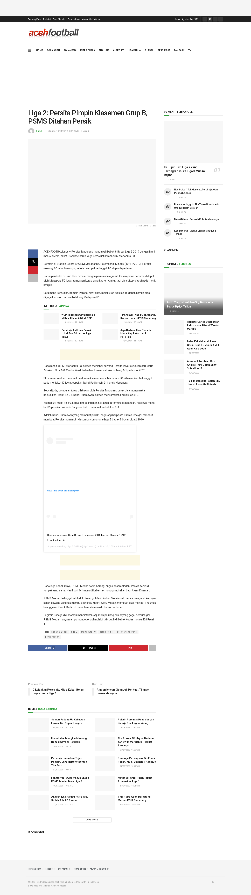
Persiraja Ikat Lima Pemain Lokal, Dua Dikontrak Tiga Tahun (76, 333)
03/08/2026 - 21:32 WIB (129, 728)
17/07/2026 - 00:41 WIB (63, 805)
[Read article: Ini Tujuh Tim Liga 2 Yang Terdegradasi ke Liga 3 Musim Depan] (193, 142)
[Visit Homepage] (53, 34)
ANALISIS (104, 50)
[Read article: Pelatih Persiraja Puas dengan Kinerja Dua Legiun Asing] (105, 725)
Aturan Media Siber (91, 19)
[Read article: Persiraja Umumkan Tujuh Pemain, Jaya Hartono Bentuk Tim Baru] (38, 763)
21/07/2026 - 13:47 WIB (129, 766)
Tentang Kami (34, 19)
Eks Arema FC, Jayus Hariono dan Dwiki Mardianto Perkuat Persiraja (136, 742)
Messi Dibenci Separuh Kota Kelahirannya (196, 219)
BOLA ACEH (53, 50)
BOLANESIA (70, 50)
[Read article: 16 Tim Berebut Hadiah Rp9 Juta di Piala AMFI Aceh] (174, 386)
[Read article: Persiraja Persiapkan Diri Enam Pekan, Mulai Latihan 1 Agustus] (105, 763)
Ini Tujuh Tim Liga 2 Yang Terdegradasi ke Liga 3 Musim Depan (184, 171)
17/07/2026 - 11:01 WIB (129, 786)
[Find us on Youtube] (215, 19)
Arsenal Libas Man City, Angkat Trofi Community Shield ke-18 (202, 365)
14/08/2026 (194, 389)
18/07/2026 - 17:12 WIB (63, 786)
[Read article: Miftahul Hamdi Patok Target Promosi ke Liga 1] (105, 783)
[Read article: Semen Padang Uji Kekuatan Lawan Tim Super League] (38, 725)
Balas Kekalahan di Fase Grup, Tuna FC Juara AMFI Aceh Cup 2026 (203, 345)
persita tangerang (127, 632)
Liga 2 (86, 131)
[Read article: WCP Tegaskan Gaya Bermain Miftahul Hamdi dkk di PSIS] (51, 318)
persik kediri (106, 632)
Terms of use (74, 19)
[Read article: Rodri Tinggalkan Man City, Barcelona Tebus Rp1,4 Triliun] (193, 294)
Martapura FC (88, 632)
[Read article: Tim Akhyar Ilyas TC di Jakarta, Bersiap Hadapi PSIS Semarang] (110, 318)
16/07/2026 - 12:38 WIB (129, 805)
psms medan (52, 637)
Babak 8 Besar (59, 632)
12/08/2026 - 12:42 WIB (73, 341)
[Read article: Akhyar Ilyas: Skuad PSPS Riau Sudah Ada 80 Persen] (38, 802)
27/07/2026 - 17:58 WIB (129, 750)
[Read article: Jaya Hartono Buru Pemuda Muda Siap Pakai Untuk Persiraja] (110, 334)
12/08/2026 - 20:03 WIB (132, 322)
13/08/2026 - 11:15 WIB (73, 322)
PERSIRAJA (163, 50)
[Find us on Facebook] (205, 19)
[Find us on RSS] (220, 19)
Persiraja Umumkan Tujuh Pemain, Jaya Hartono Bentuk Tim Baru (69, 762)
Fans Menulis (59, 19)
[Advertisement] (125, 7)
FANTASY (179, 50)
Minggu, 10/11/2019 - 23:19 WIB (63, 131)
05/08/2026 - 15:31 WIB (63, 728)
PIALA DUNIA (87, 50)
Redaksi (47, 19)
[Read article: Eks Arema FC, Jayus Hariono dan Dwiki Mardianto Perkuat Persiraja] (105, 744)
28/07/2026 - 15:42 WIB (63, 746)
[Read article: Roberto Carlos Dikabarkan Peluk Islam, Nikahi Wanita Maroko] (174, 327)
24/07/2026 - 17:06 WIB (63, 770)
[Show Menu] (29, 50)
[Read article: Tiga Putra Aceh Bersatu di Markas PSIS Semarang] (105, 802)
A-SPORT (118, 50)
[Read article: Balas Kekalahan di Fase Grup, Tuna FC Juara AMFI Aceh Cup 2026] (174, 347)
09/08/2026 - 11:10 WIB (132, 341)
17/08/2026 (194, 353)
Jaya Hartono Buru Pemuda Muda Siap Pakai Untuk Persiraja (135, 333)
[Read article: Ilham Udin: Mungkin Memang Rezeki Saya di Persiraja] (38, 744)
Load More (92, 820)
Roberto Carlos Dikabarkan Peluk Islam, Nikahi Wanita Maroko (203, 325)
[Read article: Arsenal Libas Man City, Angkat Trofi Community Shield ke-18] (174, 367)
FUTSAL (149, 50)
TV (189, 50)
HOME (39, 50)
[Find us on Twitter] (210, 19)
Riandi (39, 131)
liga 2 (74, 632)
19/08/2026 (173, 311)
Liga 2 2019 (73, 546)
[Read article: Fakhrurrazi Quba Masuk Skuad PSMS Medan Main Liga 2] (38, 783)
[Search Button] (221, 50)
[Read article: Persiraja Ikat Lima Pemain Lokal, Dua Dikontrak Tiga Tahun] (51, 334)
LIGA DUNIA (134, 50)
